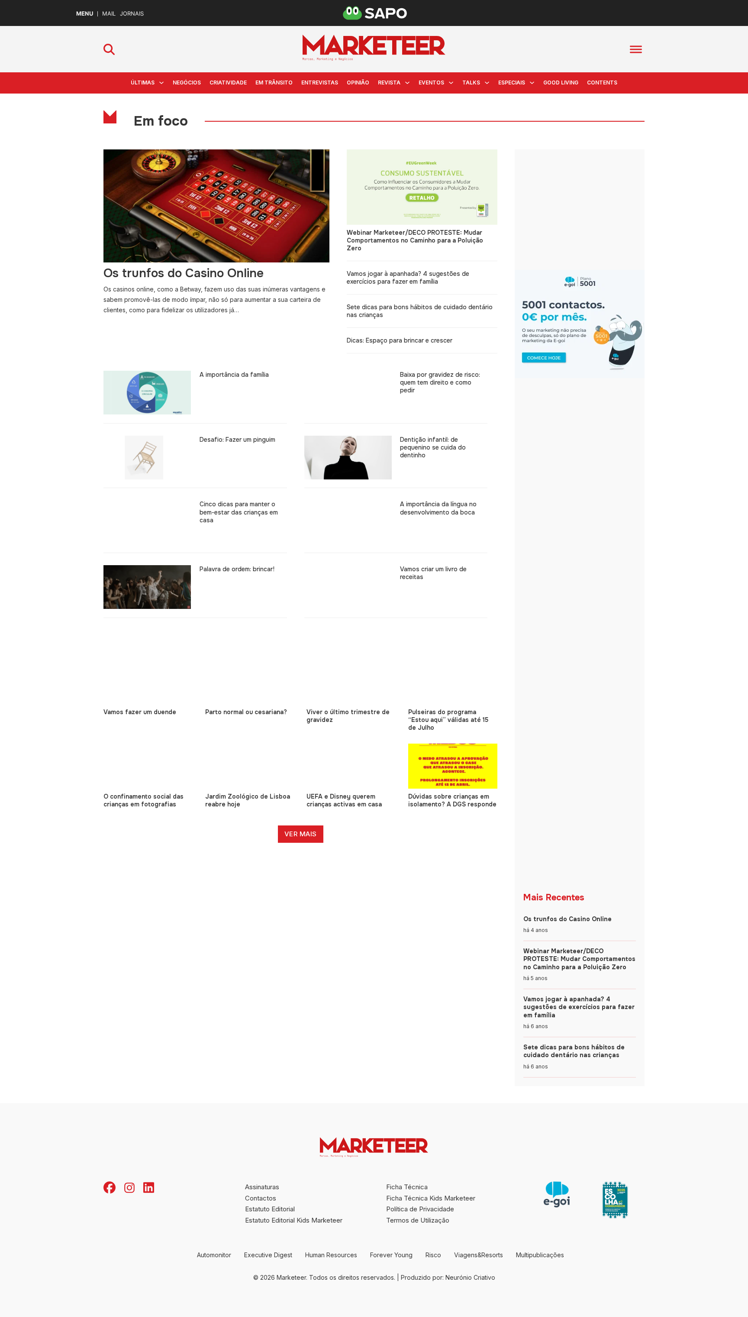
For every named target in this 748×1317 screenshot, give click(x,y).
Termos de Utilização (417, 1220)
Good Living (560, 82)
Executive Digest (268, 1255)
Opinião (358, 82)
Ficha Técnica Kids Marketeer (430, 1198)
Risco (433, 1255)
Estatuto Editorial (270, 1209)
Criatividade (228, 82)
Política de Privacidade (420, 1209)
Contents (602, 82)
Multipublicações (540, 1255)
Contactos (260, 1198)
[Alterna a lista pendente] (161, 82)
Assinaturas (262, 1187)
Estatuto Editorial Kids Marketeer (293, 1220)
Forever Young (391, 1255)
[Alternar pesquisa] (109, 49)
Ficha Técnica (407, 1187)
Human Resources (331, 1255)
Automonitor (214, 1255)
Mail (109, 13)
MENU (84, 13)
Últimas (143, 82)
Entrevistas (319, 82)
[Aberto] (636, 49)
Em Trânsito (274, 82)
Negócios (187, 82)
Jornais (132, 13)
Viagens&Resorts (478, 1255)
